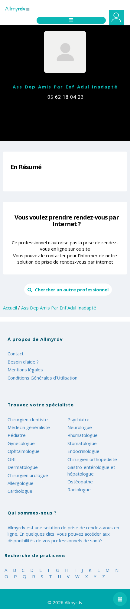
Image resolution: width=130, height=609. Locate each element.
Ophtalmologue (24, 451)
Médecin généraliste (29, 427)
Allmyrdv (27, 9)
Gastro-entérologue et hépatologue (91, 470)
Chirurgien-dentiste (28, 419)
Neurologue (79, 427)
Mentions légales (25, 370)
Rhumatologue (82, 435)
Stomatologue (82, 443)
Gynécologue (21, 443)
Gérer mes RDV (116, 17)
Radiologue (79, 489)
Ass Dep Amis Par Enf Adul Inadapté (58, 308)
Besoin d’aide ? (23, 362)
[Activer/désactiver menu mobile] (71, 20)
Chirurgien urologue (28, 475)
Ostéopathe (80, 482)
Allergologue (21, 483)
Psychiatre (78, 419)
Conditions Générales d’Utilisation (42, 378)
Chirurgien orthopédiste (92, 459)
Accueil (10, 308)
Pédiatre (17, 435)
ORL (12, 459)
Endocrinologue (83, 451)
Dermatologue (23, 467)
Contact (16, 354)
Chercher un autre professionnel (72, 290)
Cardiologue (20, 491)
